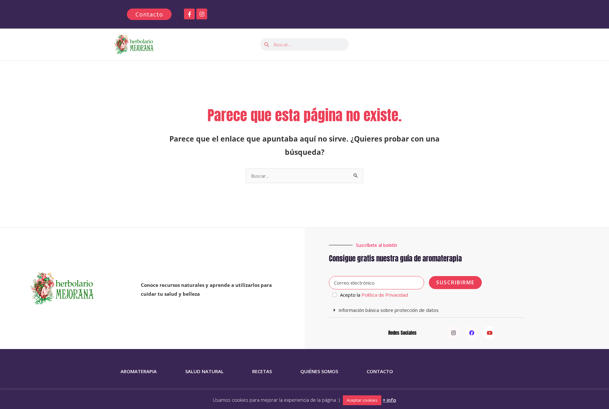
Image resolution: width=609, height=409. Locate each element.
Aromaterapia (139, 371)
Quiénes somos (319, 371)
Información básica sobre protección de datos (388, 310)
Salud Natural (204, 371)
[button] (426, 310)
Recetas (262, 371)
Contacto (380, 371)
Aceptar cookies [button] (362, 400)
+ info (389, 400)
